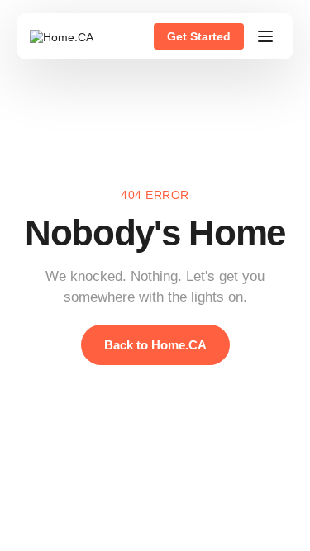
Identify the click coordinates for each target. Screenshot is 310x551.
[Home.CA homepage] (61, 36)
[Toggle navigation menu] (265, 36)
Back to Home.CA (155, 345)
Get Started (199, 36)
